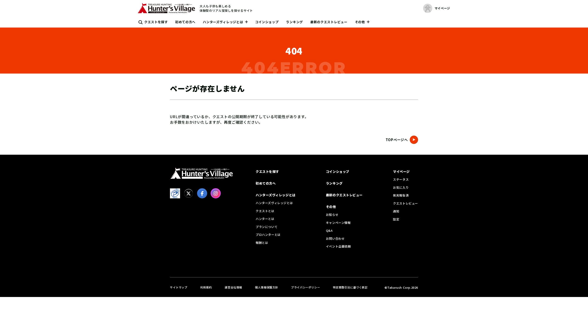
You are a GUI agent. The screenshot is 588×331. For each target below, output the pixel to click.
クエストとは (265, 211)
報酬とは (262, 242)
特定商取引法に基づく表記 (350, 287)
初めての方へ (185, 22)
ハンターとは (265, 219)
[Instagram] (216, 193)
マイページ (401, 171)
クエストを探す (156, 22)
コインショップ (267, 22)
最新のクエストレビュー (329, 22)
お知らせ (332, 214)
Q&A (329, 230)
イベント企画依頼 (338, 246)
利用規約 (206, 287)
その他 (360, 22)
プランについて (266, 227)
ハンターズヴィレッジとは (223, 22)
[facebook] (202, 193)
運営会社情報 (233, 287)
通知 (396, 211)
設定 (396, 219)
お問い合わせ (335, 238)
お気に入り (401, 187)
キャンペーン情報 (338, 222)
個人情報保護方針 (266, 287)
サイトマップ (178, 287)
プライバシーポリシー (305, 287)
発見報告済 (401, 195)
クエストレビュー (405, 203)
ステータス (401, 179)
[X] (189, 193)
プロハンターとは (268, 234)
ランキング (294, 22)
